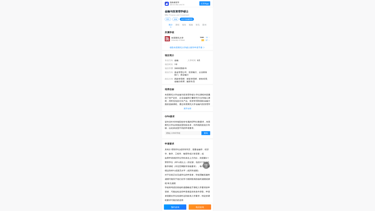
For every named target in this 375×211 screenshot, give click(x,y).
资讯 (198, 24)
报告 (184, 24)
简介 (171, 24)
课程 (177, 24)
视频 (191, 24)
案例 (204, 24)
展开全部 (187, 108)
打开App (205, 3)
